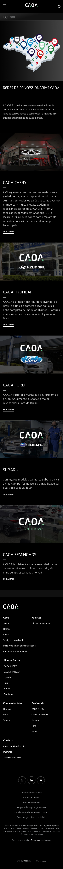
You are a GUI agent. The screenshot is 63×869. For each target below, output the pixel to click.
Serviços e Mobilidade (13, 640)
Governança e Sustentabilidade (31, 817)
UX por (41, 861)
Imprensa (7, 751)
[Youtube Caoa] (41, 780)
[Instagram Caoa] (22, 780)
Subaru (7, 688)
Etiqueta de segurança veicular (31, 807)
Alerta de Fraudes (31, 802)
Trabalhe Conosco (12, 757)
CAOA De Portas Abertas (15, 651)
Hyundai (8, 677)
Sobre (6, 623)
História (7, 629)
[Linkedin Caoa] (31, 780)
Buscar (59, 6)
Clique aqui (35, 840)
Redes (12, 17)
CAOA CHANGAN (12, 671)
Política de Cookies (32, 797)
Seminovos (9, 694)
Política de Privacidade (31, 792)
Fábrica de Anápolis (41, 623)
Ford (6, 683)
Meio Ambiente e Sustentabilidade (19, 645)
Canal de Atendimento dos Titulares (31, 812)
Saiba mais (8, 232)
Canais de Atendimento (14, 746)
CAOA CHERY (10, 666)
